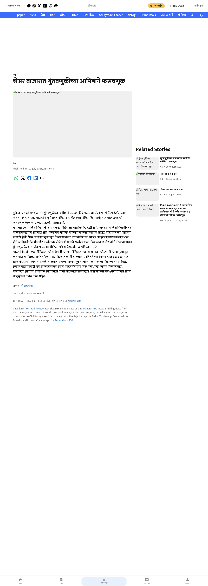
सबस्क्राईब (158, 6)
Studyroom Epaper (111, 15)
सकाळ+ (187, 583)
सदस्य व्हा (28, 286)
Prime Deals (177, 5)
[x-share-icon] (22, 180)
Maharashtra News (93, 309)
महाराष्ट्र (132, 15)
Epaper (20, 15)
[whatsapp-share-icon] (16, 180)
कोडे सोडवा (38, 293)
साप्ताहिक (88, 15)
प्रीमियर (182, 15)
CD (15, 162)
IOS (71, 320)
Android (59, 320)
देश (43, 15)
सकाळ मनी (167, 15)
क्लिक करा (75, 301)
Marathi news (33, 309)
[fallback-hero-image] (147, 163)
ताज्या (33, 15)
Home (20, 583)
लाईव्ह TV (147, 583)
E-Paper (61, 583)
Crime (74, 15)
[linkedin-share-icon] (35, 180)
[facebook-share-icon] (29, 180)
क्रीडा (62, 15)
